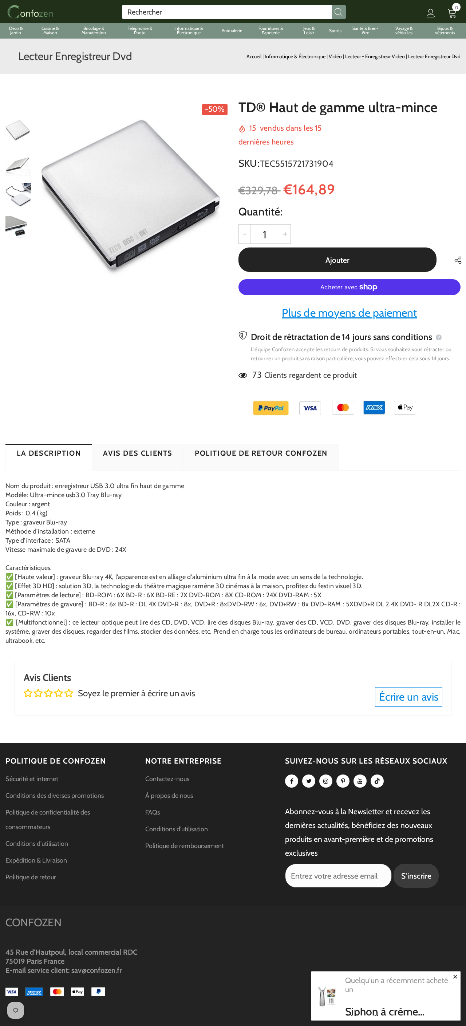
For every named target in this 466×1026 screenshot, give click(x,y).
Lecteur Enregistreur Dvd (434, 56)
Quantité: (260, 211)
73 (256, 374)
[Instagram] (325, 781)
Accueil (253, 56)
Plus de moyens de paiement (349, 313)
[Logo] (30, 12)
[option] (133, 195)
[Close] (455, 976)
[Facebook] (291, 781)
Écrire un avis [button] (408, 697)
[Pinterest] (343, 781)
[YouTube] (360, 781)
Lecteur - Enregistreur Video (375, 56)
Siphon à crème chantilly (381, 1012)
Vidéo (336, 56)
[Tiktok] (377, 781)
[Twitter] (308, 781)
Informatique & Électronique (296, 56)
